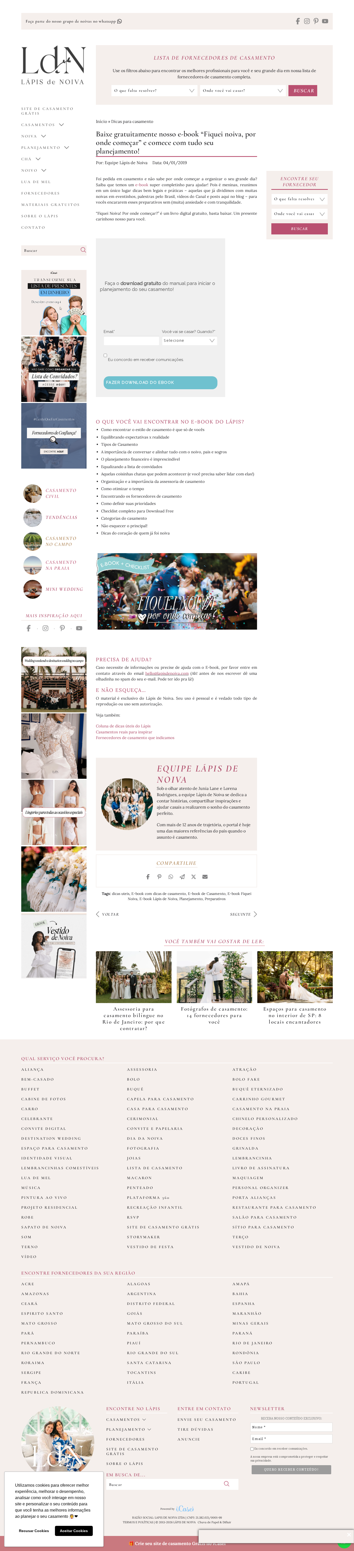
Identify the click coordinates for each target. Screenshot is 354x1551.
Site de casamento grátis (132, 1451)
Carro (29, 1109)
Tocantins (142, 1372)
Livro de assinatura (261, 1168)
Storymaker (143, 1237)
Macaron (139, 1178)
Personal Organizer (260, 1187)
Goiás (135, 1313)
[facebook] (298, 22)
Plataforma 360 (148, 1197)
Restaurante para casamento (274, 1207)
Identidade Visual (47, 1158)
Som (26, 1237)
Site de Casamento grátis (47, 111)
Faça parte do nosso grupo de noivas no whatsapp (71, 21)
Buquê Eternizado (257, 1089)
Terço (240, 1237)
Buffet (30, 1089)
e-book (141, 184)
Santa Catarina (149, 1362)
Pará (27, 1333)
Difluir (227, 1522)
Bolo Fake (246, 1079)
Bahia (240, 1293)
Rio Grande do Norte (50, 1353)
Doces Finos (249, 1138)
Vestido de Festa (150, 1246)
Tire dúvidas (196, 1429)
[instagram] (307, 22)
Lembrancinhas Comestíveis (60, 1168)
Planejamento (40, 147)
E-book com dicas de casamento (158, 893)
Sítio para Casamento (263, 1227)
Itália (135, 1382)
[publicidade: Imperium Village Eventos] (54, 679)
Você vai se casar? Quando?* (188, 331)
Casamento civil (61, 493)
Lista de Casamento (155, 1168)
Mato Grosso (39, 1323)
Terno (29, 1246)
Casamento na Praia (261, 1109)
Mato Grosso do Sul (155, 1323)
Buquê (135, 1089)
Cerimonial (143, 1118)
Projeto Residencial (49, 1207)
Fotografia (143, 1148)
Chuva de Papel (208, 1522)
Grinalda (245, 1148)
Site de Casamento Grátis (163, 1227)
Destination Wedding (51, 1138)
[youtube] (325, 22)
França (31, 1382)
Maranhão (247, 1313)
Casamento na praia (61, 565)
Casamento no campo (61, 541)
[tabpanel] (133, 991)
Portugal (245, 1382)
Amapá (241, 1284)
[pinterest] (316, 22)
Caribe (241, 1372)
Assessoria (142, 1069)
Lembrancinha (252, 1158)
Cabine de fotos (43, 1099)
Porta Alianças (254, 1197)
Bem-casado (37, 1079)
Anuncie (189, 1439)
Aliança (32, 1069)
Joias (134, 1158)
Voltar (110, 914)
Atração (244, 1069)
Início (101, 121)
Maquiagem (248, 1178)
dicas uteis (120, 893)
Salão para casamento (264, 1217)
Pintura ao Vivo (44, 1197)
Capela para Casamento (160, 1099)
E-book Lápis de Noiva (158, 898)
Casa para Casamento (157, 1109)
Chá (26, 159)
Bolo (133, 1079)
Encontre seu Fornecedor (299, 181)
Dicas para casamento (132, 121)
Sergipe (31, 1372)
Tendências (61, 517)
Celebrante (37, 1118)
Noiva (29, 136)
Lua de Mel (36, 181)
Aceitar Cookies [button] (74, 1531)
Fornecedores (40, 193)
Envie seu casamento (207, 1419)
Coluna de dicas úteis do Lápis (123, 726)
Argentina (142, 1293)
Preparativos (215, 898)
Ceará (29, 1303)
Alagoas (139, 1284)
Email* (109, 331)
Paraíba (138, 1333)
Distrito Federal (151, 1303)
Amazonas (35, 1293)
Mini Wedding (64, 589)
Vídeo (29, 1256)
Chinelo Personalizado (265, 1118)
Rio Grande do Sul (153, 1353)
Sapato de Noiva (44, 1227)
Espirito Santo (42, 1313)
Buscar (299, 228)
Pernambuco (38, 1343)
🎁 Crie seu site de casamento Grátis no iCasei (177, 1543)
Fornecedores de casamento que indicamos (135, 737)
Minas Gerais (250, 1323)
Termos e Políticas (138, 1522)
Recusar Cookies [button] (34, 1531)
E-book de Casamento (206, 893)
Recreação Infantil (155, 1207)
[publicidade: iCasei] (54, 302)
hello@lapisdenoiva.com (167, 673)
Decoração (248, 1128)
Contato (33, 227)
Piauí (134, 1343)
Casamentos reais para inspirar (124, 731)
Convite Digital (43, 1128)
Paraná (242, 1333)
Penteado (140, 1187)
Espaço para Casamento (54, 1148)
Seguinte (241, 914)
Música (31, 1187)
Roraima (33, 1362)
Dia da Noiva (145, 1138)
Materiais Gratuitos (50, 204)
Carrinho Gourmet (259, 1099)
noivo (29, 170)
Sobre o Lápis (40, 216)
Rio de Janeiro (252, 1343)
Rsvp (133, 1217)
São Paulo (246, 1362)
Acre (27, 1284)
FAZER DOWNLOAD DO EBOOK (140, 382)
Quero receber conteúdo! (291, 1469)
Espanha (243, 1303)
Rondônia (245, 1353)
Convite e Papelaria (155, 1128)
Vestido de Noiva (256, 1246)
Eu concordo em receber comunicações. (145, 359)
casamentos (38, 124)
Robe (27, 1217)
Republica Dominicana (52, 1392)
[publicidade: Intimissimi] (54, 812)
